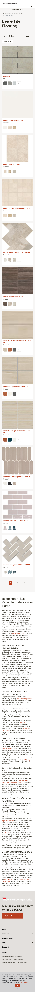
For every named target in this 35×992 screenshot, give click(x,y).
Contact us (8, 879)
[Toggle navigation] (31, 6)
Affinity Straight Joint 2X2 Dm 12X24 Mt (16, 208)
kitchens (26, 728)
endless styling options (24, 699)
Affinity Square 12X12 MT (12, 164)
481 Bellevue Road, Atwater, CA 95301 (12, 956)
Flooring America (6, 13)
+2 (18, 83)
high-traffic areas (8, 821)
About (4, 943)
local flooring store (18, 633)
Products (5, 929)
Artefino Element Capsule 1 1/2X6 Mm (16, 477)
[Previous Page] (7, 583)
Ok (17, 985)
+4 (18, 349)
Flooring (16, 13)
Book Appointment (13, 916)
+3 (18, 483)
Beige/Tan (6, 41)
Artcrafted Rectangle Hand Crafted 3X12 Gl (17, 341)
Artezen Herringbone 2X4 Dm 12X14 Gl (16, 565)
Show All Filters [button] (9, 36)
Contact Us (6, 947)
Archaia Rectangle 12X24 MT (13, 296)
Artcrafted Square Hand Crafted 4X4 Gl (16, 386)
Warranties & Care (8, 938)
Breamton (6, 76)
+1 (18, 259)
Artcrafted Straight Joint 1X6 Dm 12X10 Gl (16, 431)
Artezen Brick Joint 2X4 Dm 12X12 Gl (15, 521)
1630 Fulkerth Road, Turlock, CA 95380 (12, 959)
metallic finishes (7, 748)
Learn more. (24, 982)
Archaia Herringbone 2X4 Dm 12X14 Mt (16, 252)
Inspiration (5, 934)
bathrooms (6, 730)
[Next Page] (28, 583)
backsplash (24, 722)
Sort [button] (27, 36)
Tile (21, 13)
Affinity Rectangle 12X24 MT (13, 120)
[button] (16, 9)
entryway (27, 760)
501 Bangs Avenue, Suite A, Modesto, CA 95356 (14, 962)
